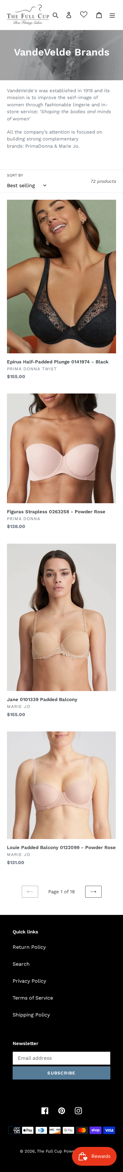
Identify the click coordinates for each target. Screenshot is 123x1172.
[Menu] (112, 15)
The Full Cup (49, 1151)
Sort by (15, 175)
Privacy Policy (29, 981)
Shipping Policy (31, 1015)
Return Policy (29, 947)
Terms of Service (33, 998)
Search (21, 964)
